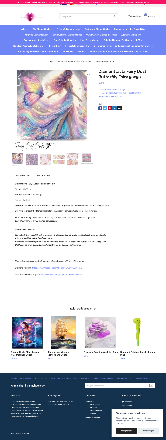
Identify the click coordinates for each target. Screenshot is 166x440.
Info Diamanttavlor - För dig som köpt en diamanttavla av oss (123, 47)
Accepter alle (126, 431)
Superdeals (68, 52)
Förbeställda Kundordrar (77, 47)
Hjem (52, 63)
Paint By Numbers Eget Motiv (118, 41)
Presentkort (55, 47)
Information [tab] (23, 177)
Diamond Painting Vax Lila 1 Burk (101, 353)
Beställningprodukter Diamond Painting (37, 52)
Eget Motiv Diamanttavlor (97, 30)
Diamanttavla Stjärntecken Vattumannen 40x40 (25, 354)
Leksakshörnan (141, 379)
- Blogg (93, 414)
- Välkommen (95, 406)
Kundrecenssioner (92, 418)
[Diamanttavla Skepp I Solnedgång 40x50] (64, 334)
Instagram (127, 407)
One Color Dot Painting (65, 41)
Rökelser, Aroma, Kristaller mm (28, 47)
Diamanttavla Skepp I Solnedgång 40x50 (58, 354)
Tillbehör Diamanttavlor (69, 30)
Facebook (128, 403)
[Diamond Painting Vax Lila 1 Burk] (101, 334)
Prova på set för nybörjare (37, 41)
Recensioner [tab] (43, 177)
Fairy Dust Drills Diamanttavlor (67, 36)
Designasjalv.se (124, 379)
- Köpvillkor (94, 409)
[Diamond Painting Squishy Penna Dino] (137, 334)
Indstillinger (148, 431)
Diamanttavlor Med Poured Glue (130, 30)
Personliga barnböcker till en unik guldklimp (70, 379)
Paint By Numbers (89, 41)
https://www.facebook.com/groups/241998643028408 (57, 276)
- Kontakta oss (96, 411)
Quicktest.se (41, 379)
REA (138, 41)
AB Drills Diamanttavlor (36, 36)
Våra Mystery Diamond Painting (101, 36)
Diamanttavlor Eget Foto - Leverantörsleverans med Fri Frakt (118, 52)
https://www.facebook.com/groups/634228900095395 (57, 269)
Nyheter (24, 30)
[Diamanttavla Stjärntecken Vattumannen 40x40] (28, 334)
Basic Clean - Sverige (103, 379)
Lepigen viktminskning (21, 379)
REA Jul (81, 52)
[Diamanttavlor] (32, 16)
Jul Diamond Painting (131, 36)
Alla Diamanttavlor (42, 30)
